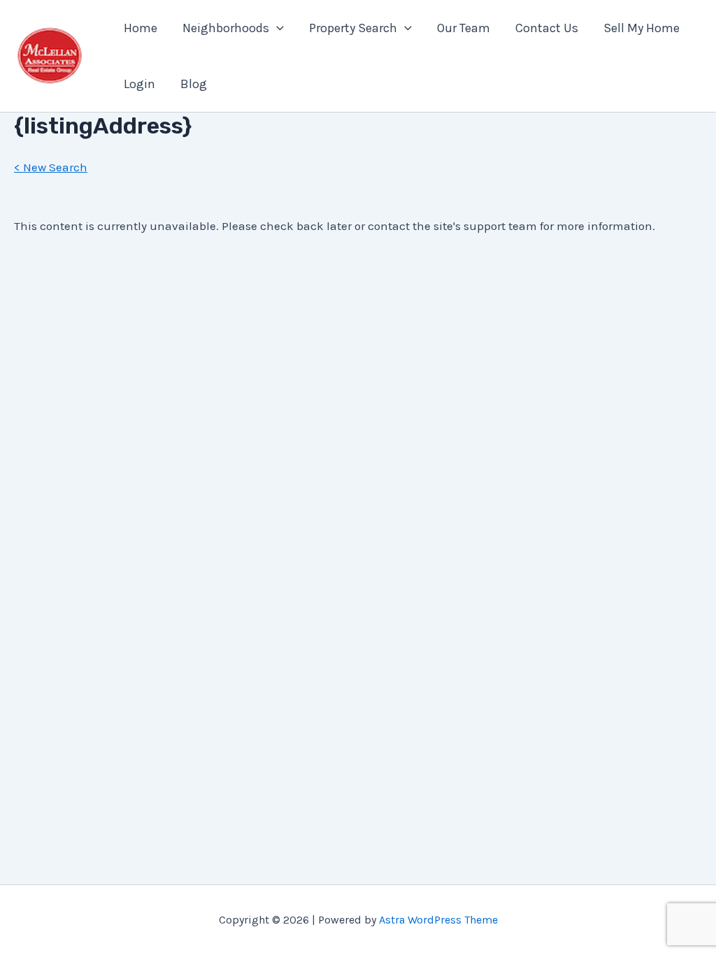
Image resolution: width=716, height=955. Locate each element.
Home (140, 28)
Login (139, 84)
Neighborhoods (225, 28)
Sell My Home (641, 28)
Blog (193, 84)
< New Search (50, 167)
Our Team (463, 28)
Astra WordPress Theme (438, 919)
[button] (276, 28)
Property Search (353, 28)
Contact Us (546, 28)
